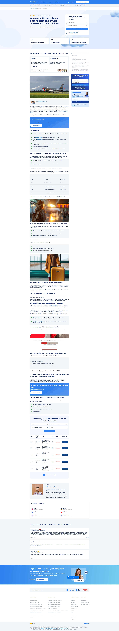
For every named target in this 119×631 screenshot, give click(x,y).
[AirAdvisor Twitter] (87, 623)
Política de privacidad (85, 602)
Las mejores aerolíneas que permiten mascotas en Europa (58, 610)
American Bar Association (63, 628)
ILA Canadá (55, 628)
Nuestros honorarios (74, 606)
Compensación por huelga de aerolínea (55, 600)
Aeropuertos (32, 617)
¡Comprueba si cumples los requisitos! (79, 85)
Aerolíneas (35, 8)
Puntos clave (74, 55)
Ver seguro (32, 579)
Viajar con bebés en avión (52, 608)
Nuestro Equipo (73, 604)
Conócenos (73, 602)
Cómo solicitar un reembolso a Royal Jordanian (80, 65)
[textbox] (76, 22)
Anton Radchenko (58, 102)
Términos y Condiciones (85, 604)
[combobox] (77, 22)
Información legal (84, 600)
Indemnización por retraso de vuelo (36, 604)
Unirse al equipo (74, 608)
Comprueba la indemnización (77, 28)
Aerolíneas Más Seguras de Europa (54, 604)
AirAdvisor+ (57, 2)
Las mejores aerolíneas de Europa (54, 602)
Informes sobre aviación (52, 615)
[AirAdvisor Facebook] (85, 623)
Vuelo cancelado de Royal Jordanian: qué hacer (80, 62)
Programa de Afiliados (75, 615)
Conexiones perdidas (37, 317)
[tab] (34, 506)
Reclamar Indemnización (42, 579)
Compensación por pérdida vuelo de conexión (38, 608)
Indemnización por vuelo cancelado (36, 606)
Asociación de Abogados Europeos (47, 628)
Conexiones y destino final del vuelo (78, 63)
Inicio (31, 8)
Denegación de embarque (38, 321)
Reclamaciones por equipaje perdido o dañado (38, 615)
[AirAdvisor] (34, 2)
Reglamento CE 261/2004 (34, 602)
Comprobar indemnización (82, 2)
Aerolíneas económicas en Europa (54, 606)
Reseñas (72, 610)
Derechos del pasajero (33, 600)
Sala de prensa (73, 617)
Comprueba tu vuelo (36, 125)
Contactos (73, 619)
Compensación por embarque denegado (37, 610)
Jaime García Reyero (42, 101)
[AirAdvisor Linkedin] (88, 623)
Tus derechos (44, 2)
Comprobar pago (65, 448)
